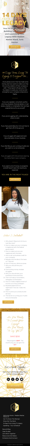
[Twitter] (17, 379)
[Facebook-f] (12, 379)
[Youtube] (21, 379)
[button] (14, 47)
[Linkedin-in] (8, 379)
